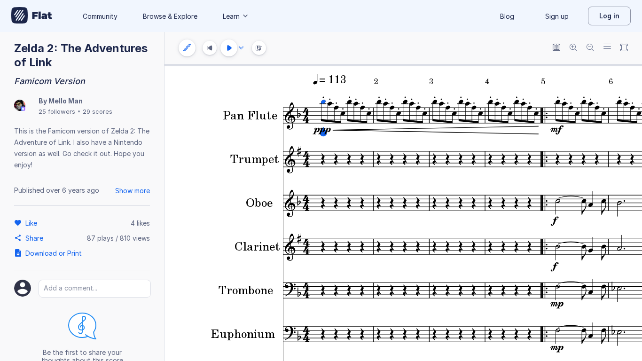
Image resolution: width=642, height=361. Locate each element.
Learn (231, 16)
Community (100, 16)
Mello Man (65, 101)
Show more (132, 191)
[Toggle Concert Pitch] (556, 48)
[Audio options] (241, 47)
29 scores (97, 111)
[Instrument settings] (187, 47)
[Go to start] (210, 48)
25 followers (57, 111)
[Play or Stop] (228, 47)
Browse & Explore (170, 16)
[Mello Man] (19, 106)
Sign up (557, 16)
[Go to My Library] (31, 16)
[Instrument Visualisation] (259, 48)
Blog (507, 16)
